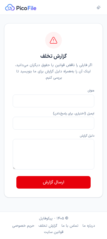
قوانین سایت (53, 232)
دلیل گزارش (87, 136)
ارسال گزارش (53, 182)
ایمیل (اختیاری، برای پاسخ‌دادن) (73, 114)
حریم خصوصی (23, 226)
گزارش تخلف (47, 226)
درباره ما (89, 226)
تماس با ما (70, 226)
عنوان (91, 90)
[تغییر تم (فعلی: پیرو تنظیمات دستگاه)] (99, 7)
